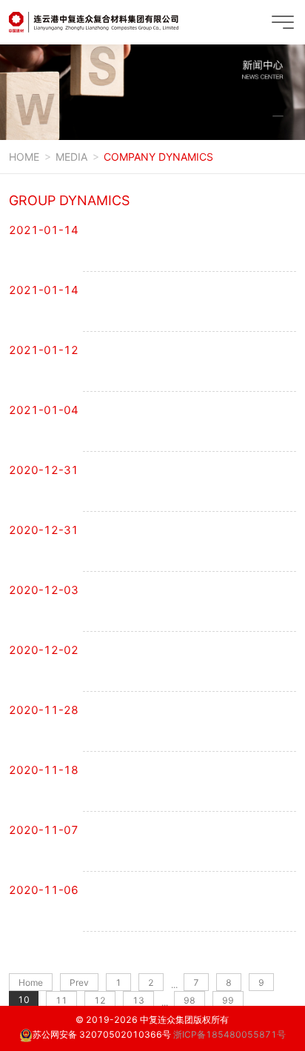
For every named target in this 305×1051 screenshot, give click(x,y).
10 (24, 999)
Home (31, 982)
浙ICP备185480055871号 (229, 1034)
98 (189, 1000)
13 (138, 1000)
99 (228, 1000)
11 (61, 1000)
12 (100, 1000)
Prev (79, 982)
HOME (24, 156)
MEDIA (71, 156)
